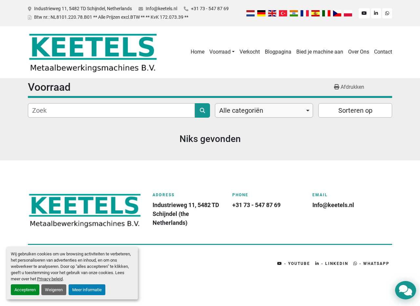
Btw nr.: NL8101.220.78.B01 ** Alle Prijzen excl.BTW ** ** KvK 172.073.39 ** (111, 17)
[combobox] (264, 110)
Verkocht (250, 52)
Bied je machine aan (319, 52)
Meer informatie (87, 289)
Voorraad (220, 52)
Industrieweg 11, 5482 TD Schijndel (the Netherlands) (186, 213)
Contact (383, 52)
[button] (222, 52)
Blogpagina (278, 52)
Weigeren (54, 289)
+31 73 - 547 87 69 (210, 8)
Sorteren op (355, 110)
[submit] (202, 110)
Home (197, 52)
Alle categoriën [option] (241, 110)
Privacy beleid (50, 278)
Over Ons (358, 52)
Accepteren (25, 289)
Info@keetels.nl (161, 8)
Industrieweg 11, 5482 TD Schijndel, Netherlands (83, 8)
